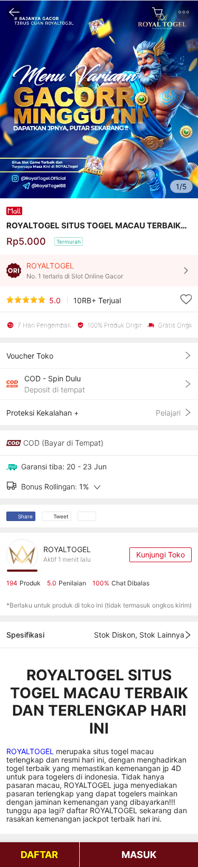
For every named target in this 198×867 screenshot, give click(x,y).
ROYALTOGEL (31, 751)
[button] (184, 12)
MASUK (138, 854)
